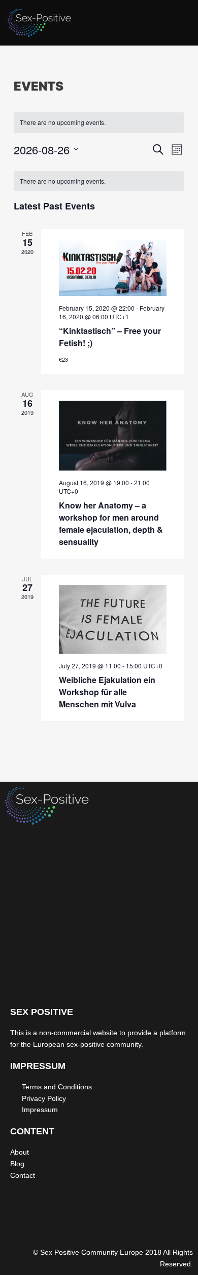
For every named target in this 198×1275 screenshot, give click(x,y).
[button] (180, 25)
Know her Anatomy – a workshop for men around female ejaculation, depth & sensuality (111, 523)
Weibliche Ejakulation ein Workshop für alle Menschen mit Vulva (107, 692)
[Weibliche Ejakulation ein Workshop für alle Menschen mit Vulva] (113, 619)
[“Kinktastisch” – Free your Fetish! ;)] (113, 268)
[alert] (99, 122)
